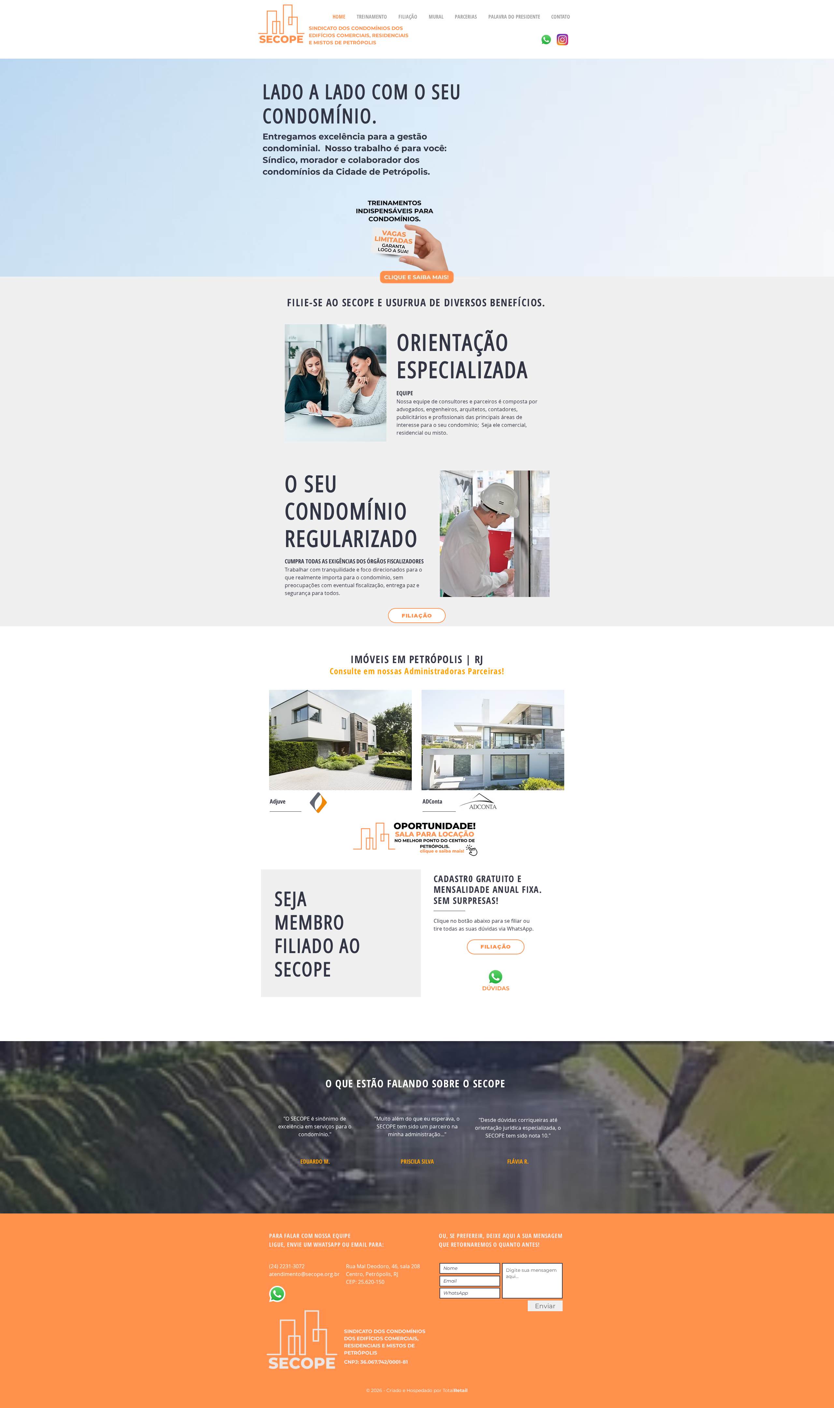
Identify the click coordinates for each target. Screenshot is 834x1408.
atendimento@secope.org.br (304, 1274)
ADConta (432, 801)
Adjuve (277, 801)
